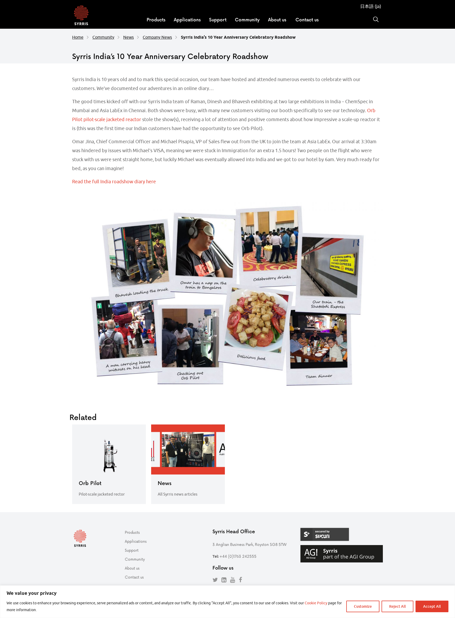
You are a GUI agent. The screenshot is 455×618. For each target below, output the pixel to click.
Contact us (307, 19)
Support (217, 19)
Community (247, 19)
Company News (157, 37)
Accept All (432, 606)
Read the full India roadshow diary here (114, 181)
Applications (187, 19)
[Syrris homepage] (81, 16)
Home (77, 37)
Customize (363, 606)
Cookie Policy (316, 603)
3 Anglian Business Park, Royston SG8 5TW (249, 544)
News (128, 37)
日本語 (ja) (370, 6)
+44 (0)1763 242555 (237, 556)
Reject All (397, 606)
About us (277, 19)
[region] (227, 601)
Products (156, 19)
